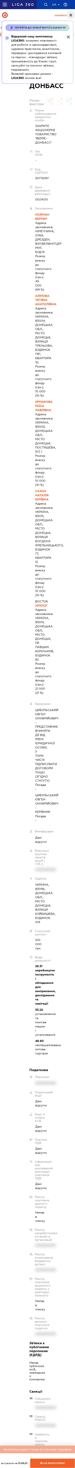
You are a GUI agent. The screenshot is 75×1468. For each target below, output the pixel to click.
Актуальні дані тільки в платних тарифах (37, 1449)
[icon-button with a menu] (71, 15)
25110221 (40, 605)
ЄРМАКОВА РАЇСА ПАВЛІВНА (40, 406)
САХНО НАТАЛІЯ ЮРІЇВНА (40, 495)
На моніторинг (54, 1463)
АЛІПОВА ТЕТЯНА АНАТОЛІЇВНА (40, 300)
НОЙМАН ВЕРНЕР (40, 216)
